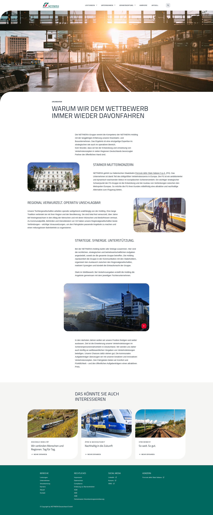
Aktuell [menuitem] (155, 5)
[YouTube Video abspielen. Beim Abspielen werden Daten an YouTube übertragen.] (143, 325)
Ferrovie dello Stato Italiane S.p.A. (150, 173)
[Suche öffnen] (168, 5)
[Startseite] (51, 5)
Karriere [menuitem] (143, 5)
